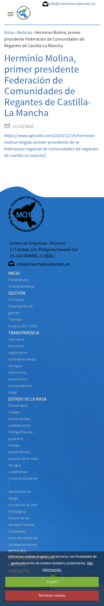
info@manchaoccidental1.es (72, 3)
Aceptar (52, 582)
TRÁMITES (15, 319)
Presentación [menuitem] (18, 279)
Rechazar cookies (52, 595)
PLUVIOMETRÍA (18, 405)
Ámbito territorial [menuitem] (21, 286)
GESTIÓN (16, 293)
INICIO (14, 273)
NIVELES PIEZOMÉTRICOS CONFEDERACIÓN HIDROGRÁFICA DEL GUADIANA (20, 425)
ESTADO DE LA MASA (27, 399)
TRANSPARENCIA (23, 333)
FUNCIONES (16, 299)
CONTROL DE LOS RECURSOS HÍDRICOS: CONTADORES (21, 525)
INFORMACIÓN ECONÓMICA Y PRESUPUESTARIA (20, 379)
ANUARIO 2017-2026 (22, 326)
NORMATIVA (16, 339)
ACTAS (12, 392)
